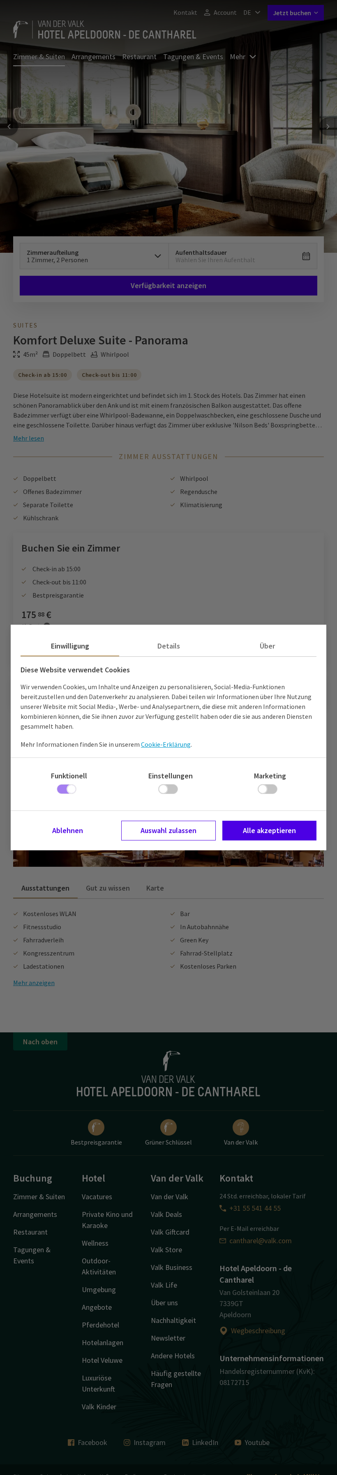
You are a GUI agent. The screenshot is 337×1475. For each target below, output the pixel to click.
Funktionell (69, 775)
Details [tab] (168, 646)
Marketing (270, 775)
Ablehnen (67, 830)
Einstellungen (170, 775)
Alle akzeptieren (269, 830)
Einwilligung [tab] (70, 646)
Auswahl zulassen (168, 830)
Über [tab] (267, 646)
